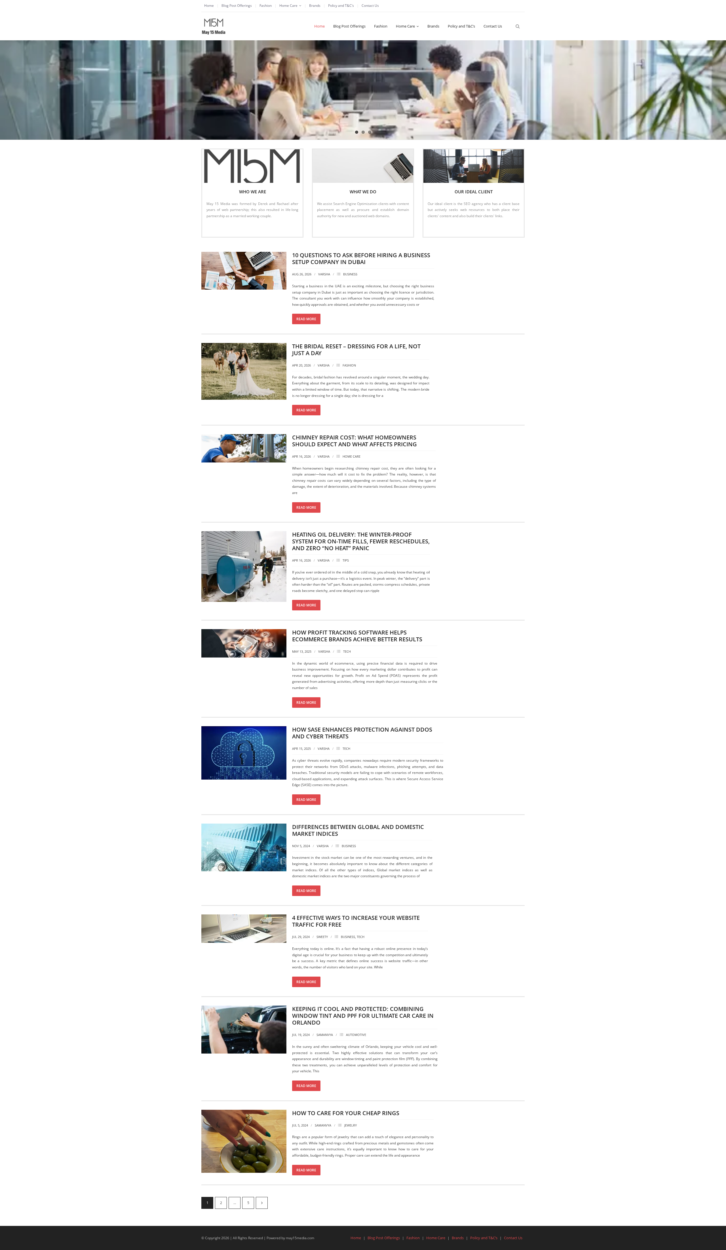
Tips (346, 560)
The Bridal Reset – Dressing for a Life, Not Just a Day (356, 349)
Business (350, 274)
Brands (314, 5)
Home (209, 5)
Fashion (265, 5)
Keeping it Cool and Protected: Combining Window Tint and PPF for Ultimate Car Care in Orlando (363, 1015)
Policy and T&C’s (341, 5)
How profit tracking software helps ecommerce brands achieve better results (357, 636)
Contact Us (370, 5)
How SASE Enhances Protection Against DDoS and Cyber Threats (362, 733)
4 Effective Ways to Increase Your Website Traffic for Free (356, 921)
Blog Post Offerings (236, 5)
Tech (347, 651)
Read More (218, 227)
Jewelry (350, 1125)
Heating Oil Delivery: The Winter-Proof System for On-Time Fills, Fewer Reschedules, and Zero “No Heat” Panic (361, 541)
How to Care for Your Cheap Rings (345, 1113)
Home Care (288, 5)
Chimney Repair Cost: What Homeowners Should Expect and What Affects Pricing (354, 441)
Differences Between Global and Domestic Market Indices (358, 830)
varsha (324, 274)
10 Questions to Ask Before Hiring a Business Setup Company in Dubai (361, 258)
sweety (322, 937)
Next (262, 1203)
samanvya (324, 1035)
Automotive (356, 1035)
